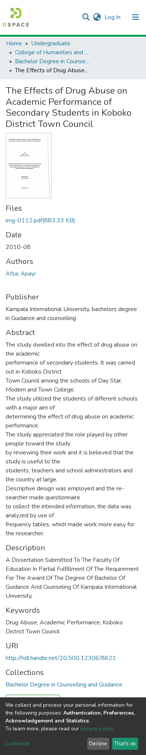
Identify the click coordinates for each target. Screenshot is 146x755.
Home (14, 43)
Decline (98, 743)
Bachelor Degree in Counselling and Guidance (52, 61)
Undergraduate (50, 43)
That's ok (125, 743)
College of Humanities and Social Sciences (52, 52)
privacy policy (96, 728)
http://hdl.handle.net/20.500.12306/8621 (61, 658)
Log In (113, 17)
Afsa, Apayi (21, 274)
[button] (97, 17)
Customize (17, 743)
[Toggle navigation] (135, 17)
